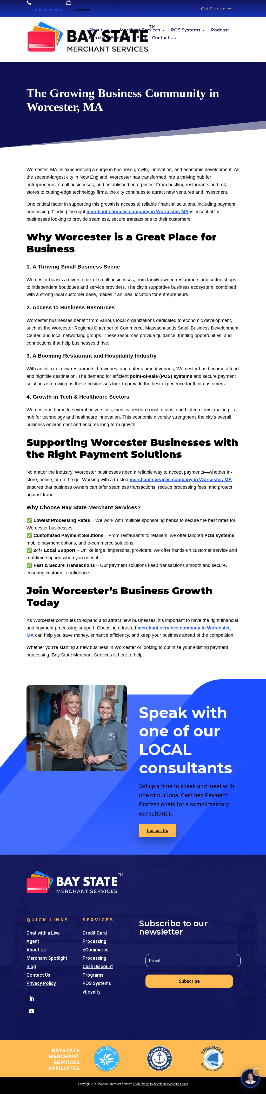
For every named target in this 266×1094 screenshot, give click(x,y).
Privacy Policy (41, 983)
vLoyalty (92, 992)
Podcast (220, 30)
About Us (99, 30)
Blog (141, 38)
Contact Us (164, 38)
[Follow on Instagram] (56, 999)
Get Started (213, 8)
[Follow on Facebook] (44, 999)
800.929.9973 (48, 10)
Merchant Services (140, 30)
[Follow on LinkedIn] (31, 999)
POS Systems (185, 30)
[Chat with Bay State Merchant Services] (250, 1078)
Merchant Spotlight (110, 38)
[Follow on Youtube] (31, 1011)
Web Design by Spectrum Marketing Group (161, 1084)
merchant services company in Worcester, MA (138, 211)
